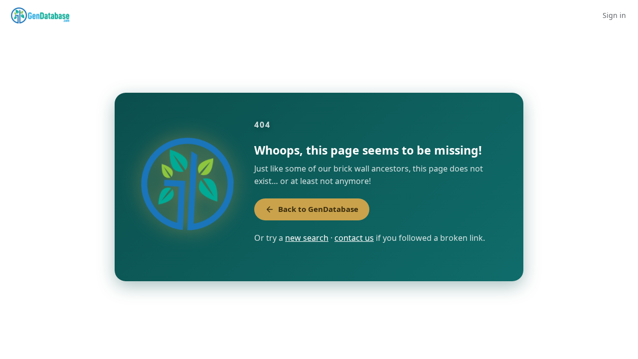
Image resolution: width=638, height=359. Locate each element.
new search (306, 237)
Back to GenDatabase (318, 209)
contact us (354, 237)
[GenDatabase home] (40, 15)
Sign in (614, 15)
